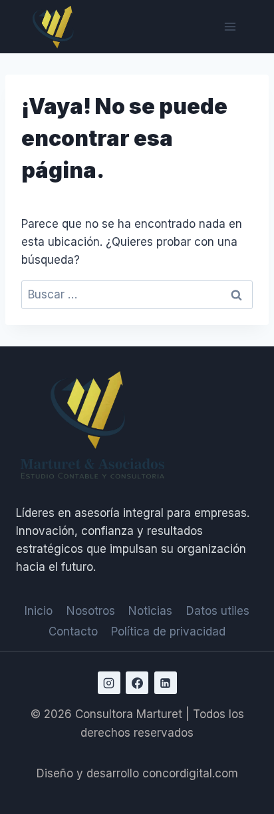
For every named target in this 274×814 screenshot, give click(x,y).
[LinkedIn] (165, 682)
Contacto (73, 631)
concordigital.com (190, 773)
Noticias (150, 610)
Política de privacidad (168, 631)
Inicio (39, 610)
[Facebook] (137, 682)
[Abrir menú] (229, 26)
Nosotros (91, 610)
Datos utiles (217, 610)
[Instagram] (109, 682)
